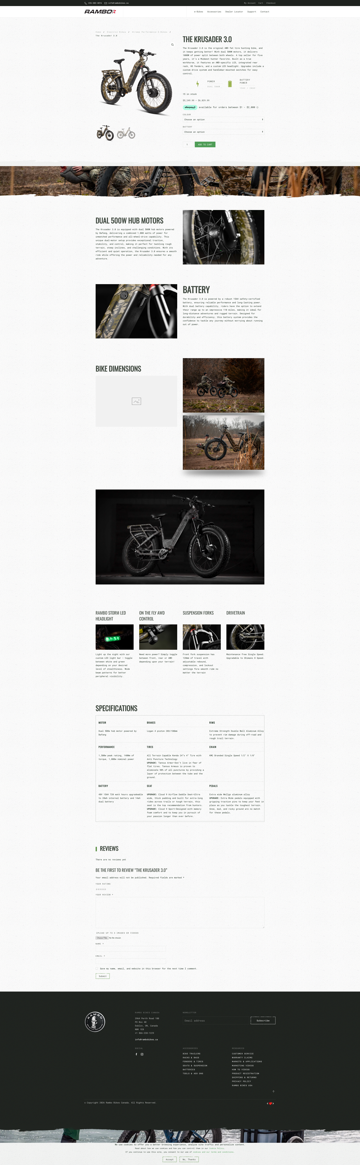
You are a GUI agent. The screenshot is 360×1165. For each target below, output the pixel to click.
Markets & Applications (247, 1061)
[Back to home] (100, 11)
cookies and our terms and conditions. (214, 1152)
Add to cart (205, 144)
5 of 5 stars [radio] (105, 889)
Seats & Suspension (195, 1065)
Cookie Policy (216, 1148)
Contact (264, 11)
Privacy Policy (241, 1081)
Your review (104, 895)
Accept (170, 1159)
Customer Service (243, 1053)
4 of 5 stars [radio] (103, 889)
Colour (187, 114)
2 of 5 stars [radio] (99, 889)
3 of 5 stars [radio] (101, 889)
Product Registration (245, 1073)
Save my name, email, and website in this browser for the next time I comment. (148, 968)
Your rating (103, 884)
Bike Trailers (192, 1053)
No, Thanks (189, 1159)
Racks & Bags (191, 1057)
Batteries (189, 1069)
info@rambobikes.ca (118, 3)
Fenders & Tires (193, 1061)
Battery (187, 126)
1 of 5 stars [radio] (97, 889)
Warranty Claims (242, 1057)
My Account (250, 3)
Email (100, 956)
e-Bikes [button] (198, 11)
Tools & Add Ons (193, 1073)
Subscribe (263, 1020)
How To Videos (241, 1069)
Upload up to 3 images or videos (117, 933)
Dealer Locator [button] (234, 11)
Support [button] (251, 11)
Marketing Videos (243, 1065)
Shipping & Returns (244, 1077)
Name (100, 943)
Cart (260, 3)
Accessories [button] (214, 11)
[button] (172, 44)
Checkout (271, 3)
